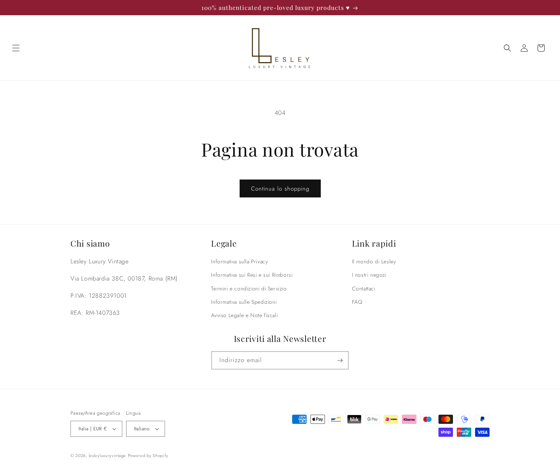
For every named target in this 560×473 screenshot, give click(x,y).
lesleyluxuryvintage (107, 455)
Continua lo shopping (280, 188)
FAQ (357, 302)
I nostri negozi (369, 275)
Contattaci (364, 288)
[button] (16, 48)
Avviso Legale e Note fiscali (244, 315)
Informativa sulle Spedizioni (244, 302)
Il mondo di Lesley (374, 261)
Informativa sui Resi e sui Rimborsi (252, 275)
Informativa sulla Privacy (239, 261)
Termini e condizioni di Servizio (248, 288)
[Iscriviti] (339, 360)
